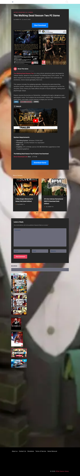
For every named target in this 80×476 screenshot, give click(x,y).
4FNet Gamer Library (62, 471)
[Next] (64, 195)
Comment (18, 230)
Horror (31, 12)
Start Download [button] (40, 25)
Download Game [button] (40, 163)
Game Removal (52, 451)
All (27, 12)
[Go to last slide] (15, 195)
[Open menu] (12, 2)
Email (34, 251)
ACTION (22, 101)
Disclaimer (30, 451)
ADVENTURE (29, 101)
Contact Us (22, 451)
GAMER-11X (18, 19)
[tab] (36, 212)
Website (53, 251)
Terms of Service (40, 451)
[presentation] (25, 187)
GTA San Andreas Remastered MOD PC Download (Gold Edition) (53, 201)
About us (15, 451)
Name (16, 251)
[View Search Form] (67, 2)
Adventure (22, 12)
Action (16, 12)
